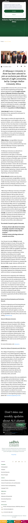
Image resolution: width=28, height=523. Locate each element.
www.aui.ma (16, 344)
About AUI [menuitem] (3, 493)
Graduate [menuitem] (3, 469)
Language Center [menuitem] (4, 488)
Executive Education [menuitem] (5, 472)
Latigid (14, 517)
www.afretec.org (8, 315)
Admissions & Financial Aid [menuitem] (6, 496)
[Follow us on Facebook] (13, 461)
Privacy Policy (13, 454)
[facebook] (18, 66)
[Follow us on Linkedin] (22, 461)
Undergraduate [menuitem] (4, 467)
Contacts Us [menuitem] (3, 501)
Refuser (14, 14)
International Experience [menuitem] (6, 499)
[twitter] (21, 66)
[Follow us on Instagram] (25, 461)
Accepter (14, 11)
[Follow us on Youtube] (19, 461)
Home (2, 41)
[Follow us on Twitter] (16, 461)
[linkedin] (25, 66)
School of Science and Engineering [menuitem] (8, 485)
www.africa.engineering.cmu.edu (13, 395)
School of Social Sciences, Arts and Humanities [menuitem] (10, 483)
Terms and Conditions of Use (14, 432)
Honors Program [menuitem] (4, 474)
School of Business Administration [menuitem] (8, 480)
